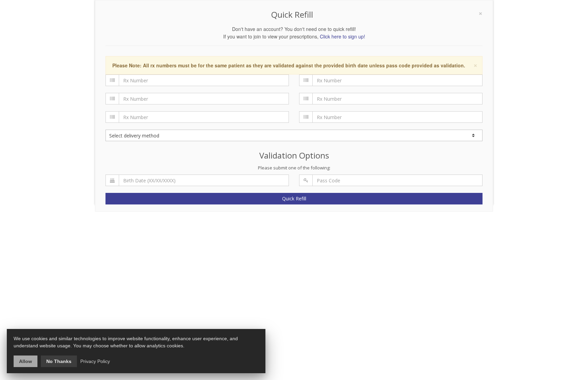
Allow (25, 361)
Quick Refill (294, 198)
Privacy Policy (95, 361)
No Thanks (58, 361)
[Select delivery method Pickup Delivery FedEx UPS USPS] (294, 135)
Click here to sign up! (342, 36)
